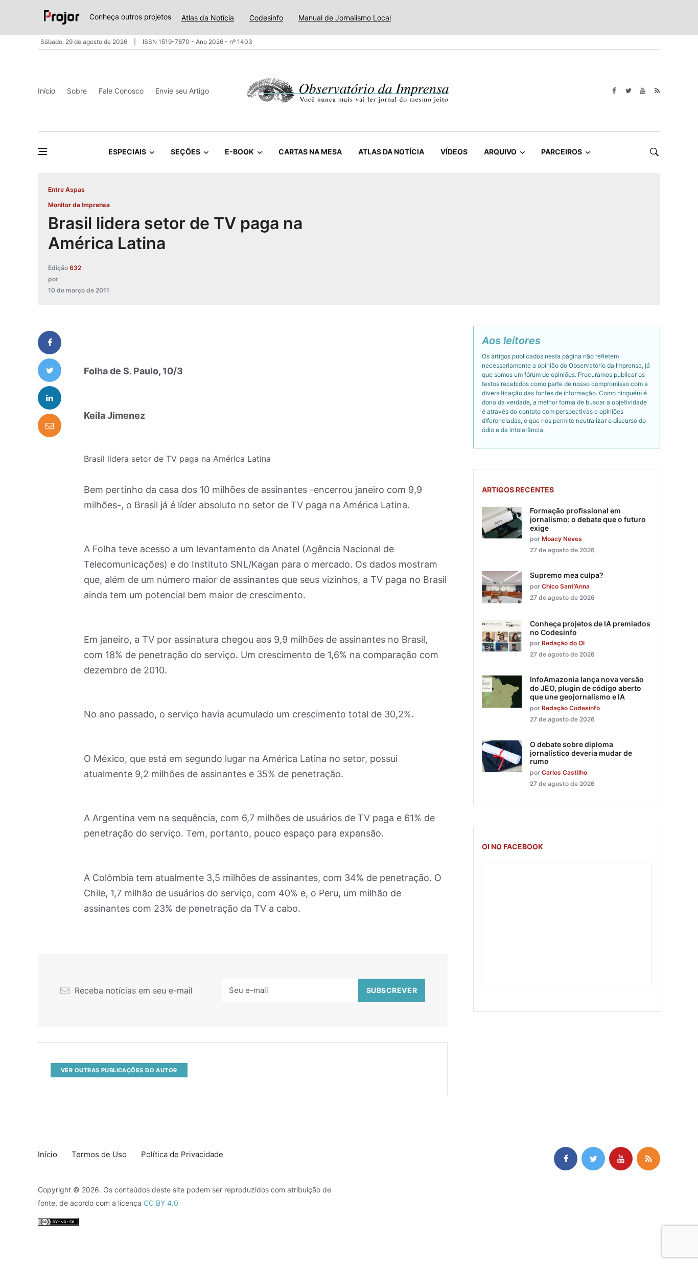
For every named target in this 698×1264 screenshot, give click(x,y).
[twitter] (628, 90)
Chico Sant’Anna (566, 586)
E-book (239, 151)
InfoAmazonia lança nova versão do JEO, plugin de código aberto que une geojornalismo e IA (587, 688)
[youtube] (642, 90)
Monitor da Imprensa (79, 205)
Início (46, 90)
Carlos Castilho (564, 772)
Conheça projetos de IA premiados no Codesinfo (590, 628)
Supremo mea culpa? (566, 575)
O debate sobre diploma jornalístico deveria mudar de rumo (581, 753)
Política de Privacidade (182, 1154)
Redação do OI (563, 643)
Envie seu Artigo (182, 90)
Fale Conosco (121, 90)
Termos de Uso (99, 1154)
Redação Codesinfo (571, 708)
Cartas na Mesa (310, 151)
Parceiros (561, 151)
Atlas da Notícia (207, 17)
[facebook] (614, 90)
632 (75, 268)
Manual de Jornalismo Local (344, 17)
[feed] (657, 90)
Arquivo (500, 151)
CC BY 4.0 (161, 1203)
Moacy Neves (562, 539)
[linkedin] (49, 398)
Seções (185, 151)
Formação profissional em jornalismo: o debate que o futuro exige (588, 519)
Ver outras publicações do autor (119, 1070)
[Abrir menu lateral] (42, 151)
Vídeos (454, 151)
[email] (49, 425)
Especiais (127, 151)
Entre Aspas (66, 189)
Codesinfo (266, 17)
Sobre (77, 90)
